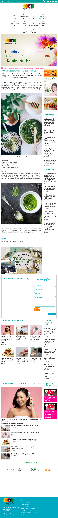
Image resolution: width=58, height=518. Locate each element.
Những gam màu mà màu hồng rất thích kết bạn (49, 196)
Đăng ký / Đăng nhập (52, 1)
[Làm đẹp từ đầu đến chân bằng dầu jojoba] (7, 352)
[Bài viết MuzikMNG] (50, 76)
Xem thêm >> (28, 280)
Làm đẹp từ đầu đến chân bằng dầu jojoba (7, 359)
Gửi (52, 314)
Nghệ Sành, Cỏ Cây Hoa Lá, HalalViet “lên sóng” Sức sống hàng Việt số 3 (50, 331)
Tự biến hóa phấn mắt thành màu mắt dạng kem (35, 337)
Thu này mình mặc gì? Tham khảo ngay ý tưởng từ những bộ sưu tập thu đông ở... (50, 140)
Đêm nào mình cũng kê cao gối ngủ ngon (49, 366)
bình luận (21, 241)
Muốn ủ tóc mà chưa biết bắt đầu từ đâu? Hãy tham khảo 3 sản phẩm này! (7, 339)
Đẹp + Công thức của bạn (11, 68)
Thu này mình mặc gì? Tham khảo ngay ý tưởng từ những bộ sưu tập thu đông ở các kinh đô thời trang (50, 177)
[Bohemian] (22, 469)
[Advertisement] (29, 486)
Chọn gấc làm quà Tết (50, 358)
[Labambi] (29, 7)
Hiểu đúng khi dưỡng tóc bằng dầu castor (21, 337)
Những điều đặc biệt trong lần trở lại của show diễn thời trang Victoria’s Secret (50, 215)
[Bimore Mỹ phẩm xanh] (10, 469)
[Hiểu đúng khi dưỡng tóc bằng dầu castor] (22, 330)
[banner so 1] (50, 89)
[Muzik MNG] (47, 469)
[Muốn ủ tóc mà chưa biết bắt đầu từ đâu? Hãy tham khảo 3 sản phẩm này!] (7, 330)
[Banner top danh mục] (29, 50)
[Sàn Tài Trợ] (35, 469)
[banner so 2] (50, 104)
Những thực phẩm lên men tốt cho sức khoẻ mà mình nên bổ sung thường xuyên (50, 152)
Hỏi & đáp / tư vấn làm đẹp (15, 278)
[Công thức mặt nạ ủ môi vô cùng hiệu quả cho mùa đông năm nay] (22, 352)
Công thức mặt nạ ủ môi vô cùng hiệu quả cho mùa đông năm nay (22, 360)
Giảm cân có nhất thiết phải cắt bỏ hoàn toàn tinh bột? (49, 342)
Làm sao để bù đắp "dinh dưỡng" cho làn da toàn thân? (50, 351)
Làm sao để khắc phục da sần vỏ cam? (49, 374)
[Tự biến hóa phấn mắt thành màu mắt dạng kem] (36, 330)
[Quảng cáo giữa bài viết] (21, 260)
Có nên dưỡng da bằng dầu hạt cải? (35, 359)
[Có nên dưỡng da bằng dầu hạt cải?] (36, 352)
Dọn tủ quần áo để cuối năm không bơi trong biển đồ (50, 204)
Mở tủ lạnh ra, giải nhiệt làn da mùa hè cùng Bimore (50, 161)
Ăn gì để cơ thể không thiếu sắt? (49, 131)
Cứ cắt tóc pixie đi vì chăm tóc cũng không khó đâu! (50, 188)
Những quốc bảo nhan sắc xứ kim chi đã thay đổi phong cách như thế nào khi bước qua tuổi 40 (49, 227)
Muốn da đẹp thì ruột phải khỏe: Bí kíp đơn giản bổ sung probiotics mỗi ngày (49, 122)
